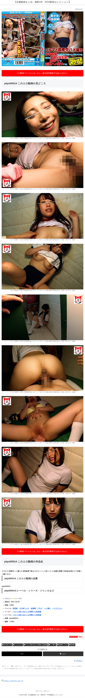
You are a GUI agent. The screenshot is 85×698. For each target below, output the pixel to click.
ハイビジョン (57, 608)
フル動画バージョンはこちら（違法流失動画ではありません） (42, 73)
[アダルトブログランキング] (12, 681)
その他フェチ (24, 608)
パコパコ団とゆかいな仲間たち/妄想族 (27, 612)
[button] (63, 653)
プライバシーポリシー (42, 691)
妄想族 (15, 608)
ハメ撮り (47, 608)
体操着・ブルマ (36, 608)
